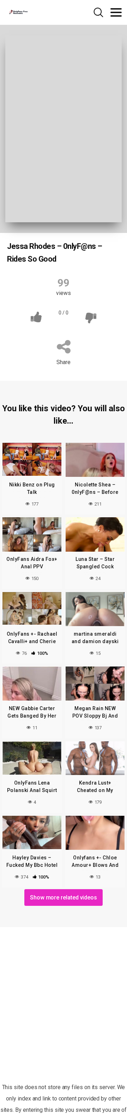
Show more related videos (63, 897)
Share (63, 362)
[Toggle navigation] (116, 12)
